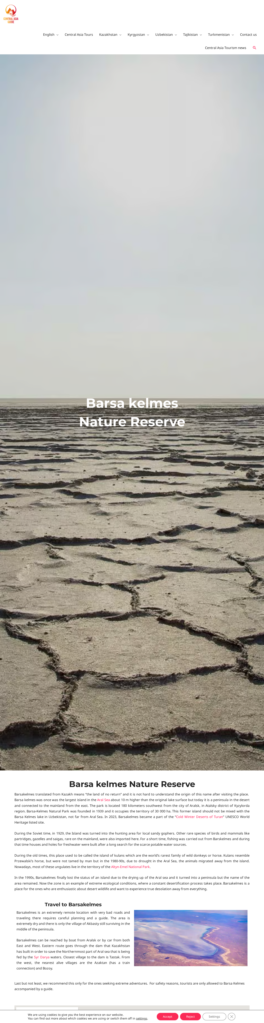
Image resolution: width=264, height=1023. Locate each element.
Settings (214, 1016)
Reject (190, 1016)
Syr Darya (42, 957)
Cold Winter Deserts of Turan (199, 816)
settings (141, 1018)
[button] (254, 48)
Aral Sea (103, 800)
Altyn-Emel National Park (130, 866)
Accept (167, 1016)
